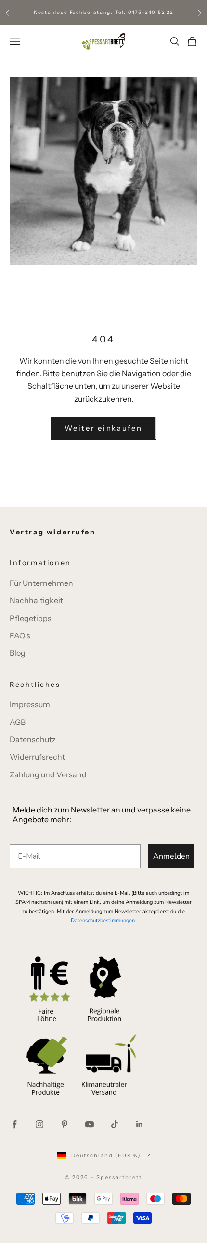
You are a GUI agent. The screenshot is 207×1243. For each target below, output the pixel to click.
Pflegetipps (31, 618)
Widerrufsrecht (37, 756)
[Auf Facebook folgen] (14, 1124)
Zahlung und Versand (48, 774)
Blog (18, 653)
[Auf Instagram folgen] (39, 1124)
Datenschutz (33, 739)
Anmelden (171, 856)
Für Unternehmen (41, 583)
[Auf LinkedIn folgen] (139, 1124)
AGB (18, 722)
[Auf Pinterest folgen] (64, 1124)
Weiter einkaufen (103, 427)
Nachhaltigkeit (36, 600)
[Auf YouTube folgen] (89, 1124)
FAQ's (20, 635)
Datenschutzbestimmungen (103, 920)
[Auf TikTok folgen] (114, 1124)
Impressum (30, 704)
